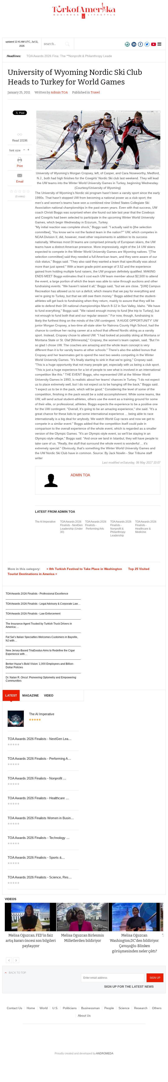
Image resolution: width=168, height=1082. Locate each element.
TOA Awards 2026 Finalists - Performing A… (39, 758)
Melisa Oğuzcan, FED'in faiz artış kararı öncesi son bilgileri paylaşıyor (31, 940)
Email (19, 181)
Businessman (90, 1008)
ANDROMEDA (104, 1053)
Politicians (70, 1008)
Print (20, 166)
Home (31, 1008)
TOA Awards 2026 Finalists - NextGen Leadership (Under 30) (71, 527)
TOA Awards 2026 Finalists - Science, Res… (40, 877)
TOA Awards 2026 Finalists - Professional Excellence (37, 593)
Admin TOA (59, 92)
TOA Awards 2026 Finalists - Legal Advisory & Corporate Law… (43, 603)
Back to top (17, 972)
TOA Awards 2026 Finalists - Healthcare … (38, 798)
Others (156, 1008)
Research (140, 1008)
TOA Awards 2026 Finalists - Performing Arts (95, 525)
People (109, 1008)
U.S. (55, 1008)
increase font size (28, 149)
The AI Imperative (45, 521)
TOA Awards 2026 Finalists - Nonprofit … (37, 778)
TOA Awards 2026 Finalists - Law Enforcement (33, 613)
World (44, 1008)
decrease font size (24, 149)
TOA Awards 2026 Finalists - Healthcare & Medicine (145, 527)
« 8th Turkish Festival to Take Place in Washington (84, 569)
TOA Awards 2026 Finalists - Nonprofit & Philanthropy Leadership (120, 528)
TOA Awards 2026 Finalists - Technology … (39, 838)
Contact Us (14, 1008)
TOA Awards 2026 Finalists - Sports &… (36, 857)
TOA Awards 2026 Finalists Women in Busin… (41, 818)
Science (124, 1008)
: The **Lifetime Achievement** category (70, 56)
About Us (84, 1015)
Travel (95, 92)
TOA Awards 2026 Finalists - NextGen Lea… (40, 739)
